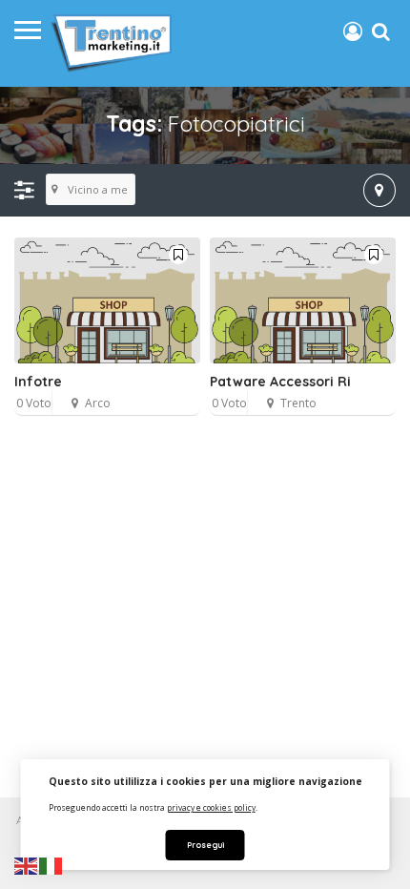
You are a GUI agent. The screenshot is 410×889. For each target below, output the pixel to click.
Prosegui (205, 844)
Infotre (38, 381)
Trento (298, 403)
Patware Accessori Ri (280, 381)
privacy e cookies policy (211, 807)
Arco (98, 403)
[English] (26, 865)
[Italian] (51, 865)
